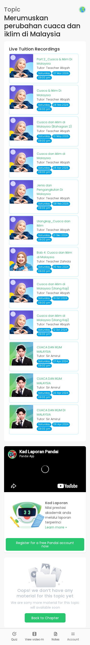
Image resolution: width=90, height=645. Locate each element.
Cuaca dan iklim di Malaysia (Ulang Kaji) (53, 286)
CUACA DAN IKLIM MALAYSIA (49, 349)
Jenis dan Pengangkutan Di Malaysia (50, 189)
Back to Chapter (45, 618)
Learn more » (56, 527)
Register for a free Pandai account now (45, 544)
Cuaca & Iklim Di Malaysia (49, 93)
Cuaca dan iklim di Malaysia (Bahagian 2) (54, 124)
